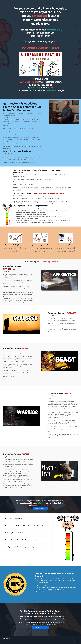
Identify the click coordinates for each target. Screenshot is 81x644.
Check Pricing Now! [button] (40, 508)
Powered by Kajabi (74, 640)
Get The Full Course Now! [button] (40, 628)
